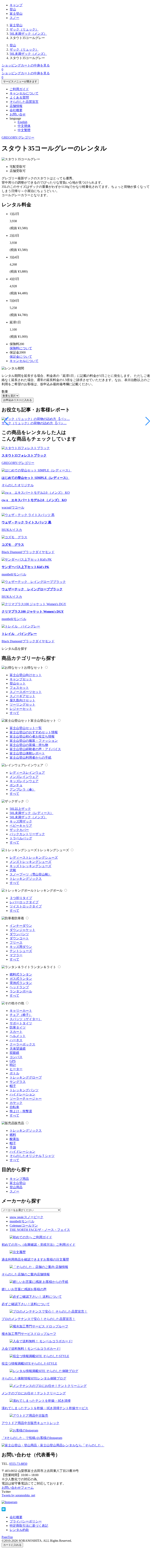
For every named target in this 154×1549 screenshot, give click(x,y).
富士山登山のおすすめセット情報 (34, 732)
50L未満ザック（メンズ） (28, 33)
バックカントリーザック (27, 834)
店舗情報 (16, 106)
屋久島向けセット (22, 700)
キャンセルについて (24, 93)
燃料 (13, 1134)
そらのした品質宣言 (24, 101)
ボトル (14, 1073)
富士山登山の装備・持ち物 (29, 745)
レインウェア (33, 765)
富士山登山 (18, 1183)
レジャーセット (21, 708)
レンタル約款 (19, 1530)
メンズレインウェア (24, 777)
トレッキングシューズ (53, 850)
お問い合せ (18, 114)
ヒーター (16, 1069)
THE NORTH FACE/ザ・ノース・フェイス (40, 1229)
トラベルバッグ (21, 838)
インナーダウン (21, 925)
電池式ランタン (21, 983)
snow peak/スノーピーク (26, 1217)
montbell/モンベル (22, 1221)
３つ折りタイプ (21, 898)
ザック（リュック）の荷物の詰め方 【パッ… (34, 423)
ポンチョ (16, 785)
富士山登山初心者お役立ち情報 (32, 736)
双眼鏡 (14, 1052)
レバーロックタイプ (24, 902)
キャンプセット (21, 679)
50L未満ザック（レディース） (31, 813)
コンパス (16, 1057)
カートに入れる (12, 1544)
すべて (14, 713)
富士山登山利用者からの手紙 (30, 757)
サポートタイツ (21, 1023)
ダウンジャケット (22, 930)
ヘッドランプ (19, 987)
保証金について (21, 356)
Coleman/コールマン (24, 1225)
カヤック (16, 1103)
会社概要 (16, 110)
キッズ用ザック (21, 821)
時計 (13, 1065)
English (22, 122)
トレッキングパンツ (24, 1090)
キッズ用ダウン (21, 946)
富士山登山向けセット (26, 675)
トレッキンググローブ (26, 1077)
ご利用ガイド (19, 89)
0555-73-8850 (18, 1463)
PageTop (7, 1537)
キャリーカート (21, 1010)
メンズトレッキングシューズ (30, 861)
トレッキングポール (48, 890)
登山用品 (16, 1187)
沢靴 (13, 870)
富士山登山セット (43, 720)
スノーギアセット (22, 696)
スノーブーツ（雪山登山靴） (30, 874)
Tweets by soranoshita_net (18, 1495)
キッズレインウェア (24, 781)
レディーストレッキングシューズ (34, 857)
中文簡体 (24, 126)
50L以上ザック (20, 808)
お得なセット (33, 667)
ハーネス (16, 1040)
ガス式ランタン (21, 978)
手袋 (13, 1147)
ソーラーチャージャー (26, 1098)
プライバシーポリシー (26, 1521)
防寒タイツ (18, 1027)
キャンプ (16, 5)
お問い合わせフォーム (18, 1487)
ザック (19, 801)
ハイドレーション (22, 1094)
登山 (13, 9)
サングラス (18, 1081)
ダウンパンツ (19, 934)
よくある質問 (19, 97)
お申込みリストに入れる (17, 400)
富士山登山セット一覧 (26, 728)
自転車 (14, 1107)
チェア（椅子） (21, 1015)
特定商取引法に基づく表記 (29, 1525)
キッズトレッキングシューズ (30, 866)
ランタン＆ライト (43, 967)
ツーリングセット (22, 704)
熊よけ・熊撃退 (21, 1111)
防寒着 (19, 918)
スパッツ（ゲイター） (26, 1019)
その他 (19, 1003)
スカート (16, 1031)
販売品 (19, 1123)
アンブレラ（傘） (22, 789)
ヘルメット (18, 1036)
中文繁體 (24, 130)
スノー (14, 17)
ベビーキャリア (21, 825)
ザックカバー (19, 830)
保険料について (21, 348)
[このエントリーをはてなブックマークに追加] (4, 1510)
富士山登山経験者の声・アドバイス (35, 749)
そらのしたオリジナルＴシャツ (32, 1156)
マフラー (16, 955)
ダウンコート (19, 938)
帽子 (13, 1086)
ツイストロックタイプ (26, 906)
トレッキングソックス (26, 878)
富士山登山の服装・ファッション (34, 740)
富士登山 (16, 13)
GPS (13, 1061)
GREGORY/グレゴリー (18, 137)
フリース (16, 942)
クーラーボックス (22, 1044)
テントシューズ (21, 951)
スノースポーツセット (26, 692)
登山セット (18, 683)
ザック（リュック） (24, 29)
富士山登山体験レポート (27, 753)
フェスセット (19, 687)
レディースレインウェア (27, 772)
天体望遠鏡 (18, 1048)
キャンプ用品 (19, 1178)
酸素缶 (14, 1139)
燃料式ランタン (21, 974)
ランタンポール (21, 991)
